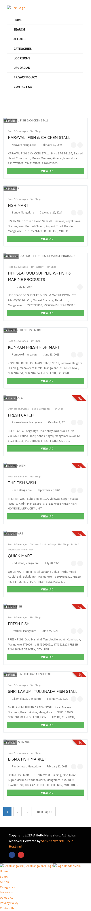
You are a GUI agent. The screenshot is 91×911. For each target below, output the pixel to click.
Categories (22, 48)
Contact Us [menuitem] (7, 908)
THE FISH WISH (22, 482)
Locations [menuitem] (6, 892)
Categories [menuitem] (7, 887)
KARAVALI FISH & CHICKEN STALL (39, 137)
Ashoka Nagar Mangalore (27, 422)
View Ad (47, 171)
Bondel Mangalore (23, 212)
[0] (73, 145)
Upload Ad (21, 67)
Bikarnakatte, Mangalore (26, 699)
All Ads (19, 39)
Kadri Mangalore (22, 490)
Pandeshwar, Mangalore (26, 766)
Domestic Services (18, 408)
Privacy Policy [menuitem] (9, 903)
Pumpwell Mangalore (24, 354)
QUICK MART (20, 555)
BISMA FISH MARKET (27, 759)
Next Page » (44, 812)
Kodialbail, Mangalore (25, 563)
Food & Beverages (18, 131)
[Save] (80, 145)
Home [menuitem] (4, 871)
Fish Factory (37, 266)
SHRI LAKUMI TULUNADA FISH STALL (43, 691)
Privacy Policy (25, 77)
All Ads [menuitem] (4, 882)
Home (17, 20)
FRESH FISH (19, 623)
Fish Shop (35, 131)
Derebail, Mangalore (24, 631)
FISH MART (18, 205)
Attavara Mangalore (24, 145)
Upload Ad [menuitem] (6, 897)
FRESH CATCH (21, 415)
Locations (21, 58)
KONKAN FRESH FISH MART (34, 347)
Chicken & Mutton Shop (43, 544)
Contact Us (22, 87)
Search (19, 29)
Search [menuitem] (4, 876)
